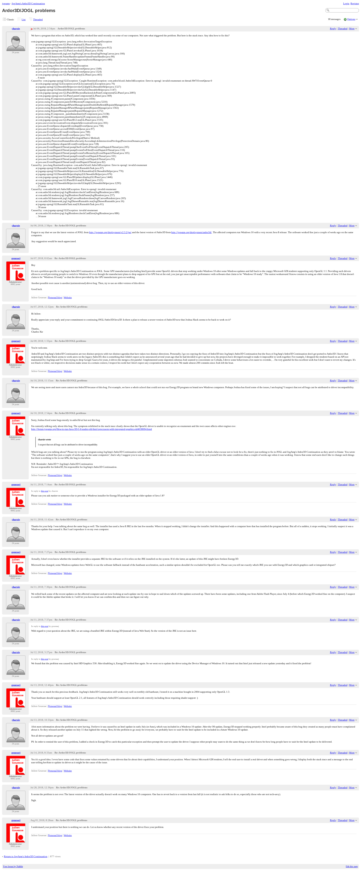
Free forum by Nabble (13, 866)
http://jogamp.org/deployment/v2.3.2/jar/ (110, 232)
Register (354, 3)
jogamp (6, 3)
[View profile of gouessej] (16, 278)
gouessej (15, 258)
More (352, 28)
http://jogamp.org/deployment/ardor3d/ (191, 232)
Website (68, 297)
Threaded (38, 19)
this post (44, 491)
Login (346, 3)
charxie (16, 28)
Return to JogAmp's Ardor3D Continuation (25, 856)
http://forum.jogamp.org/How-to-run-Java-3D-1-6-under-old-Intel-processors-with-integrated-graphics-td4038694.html (91, 429)
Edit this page (352, 866)
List (24, 19)
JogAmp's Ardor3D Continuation (28, 3)
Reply (333, 28)
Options (351, 19)
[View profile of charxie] (16, 48)
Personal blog (55, 297)
